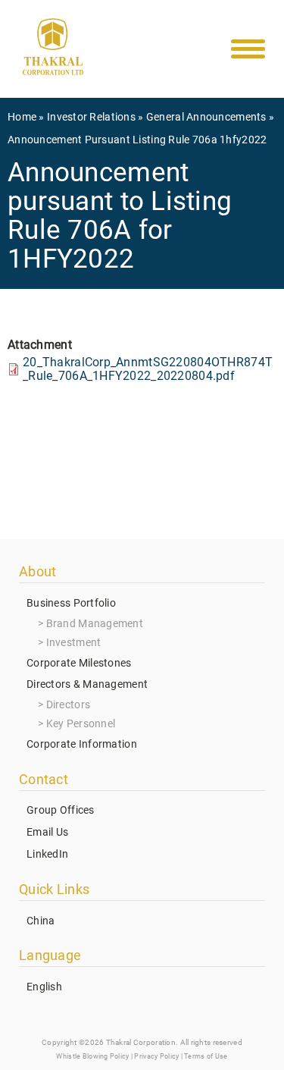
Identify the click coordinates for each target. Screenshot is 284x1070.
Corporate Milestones (79, 663)
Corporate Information (82, 744)
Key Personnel (81, 723)
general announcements (206, 117)
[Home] (53, 49)
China (41, 921)
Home (22, 117)
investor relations (91, 117)
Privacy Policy (156, 1056)
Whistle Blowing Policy (92, 1056)
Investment (73, 642)
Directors (68, 704)
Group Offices (61, 810)
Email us (47, 832)
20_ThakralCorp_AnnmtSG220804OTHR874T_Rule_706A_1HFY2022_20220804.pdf (148, 369)
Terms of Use (205, 1056)
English (44, 987)
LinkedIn (47, 854)
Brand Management (94, 623)
